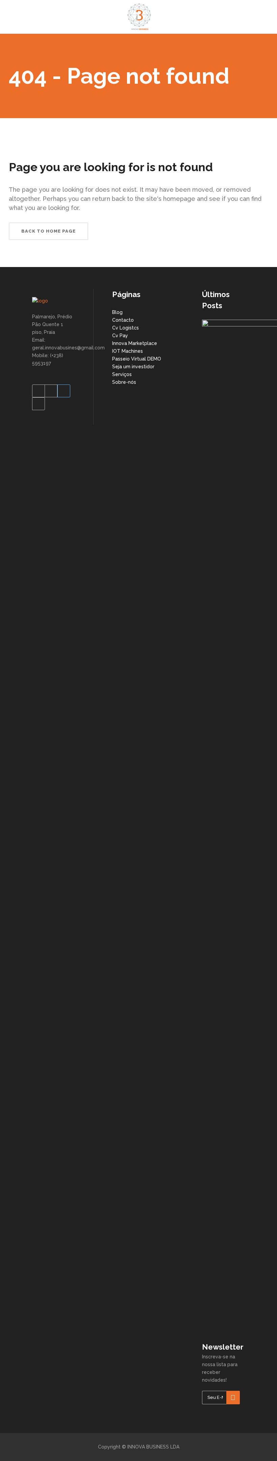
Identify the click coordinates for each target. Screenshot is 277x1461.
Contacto (123, 320)
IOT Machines (127, 351)
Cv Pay (120, 335)
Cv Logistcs (125, 327)
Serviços (122, 374)
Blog (117, 312)
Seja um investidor (133, 366)
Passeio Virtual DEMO (136, 359)
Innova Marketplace (134, 343)
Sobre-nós (124, 382)
